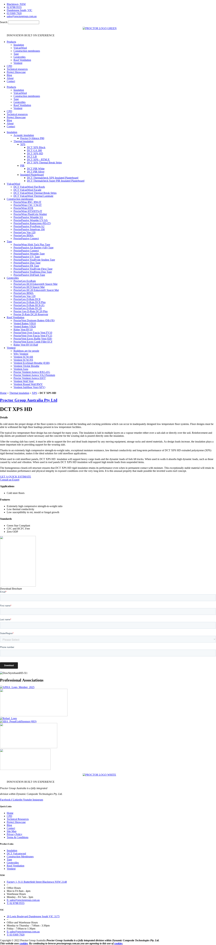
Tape (16, 53)
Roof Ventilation (22, 60)
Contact (11, 81)
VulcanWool (20, 47)
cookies (24, 943)
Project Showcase (16, 72)
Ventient (18, 63)
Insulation (19, 44)
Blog (9, 75)
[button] (111, 132)
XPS (34, 393)
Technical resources (17, 69)
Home (3, 393)
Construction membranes (27, 50)
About (10, 78)
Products (11, 41)
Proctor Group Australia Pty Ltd (28, 400)
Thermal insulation (19, 393)
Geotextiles (19, 56)
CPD (9, 66)
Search (3, 22)
